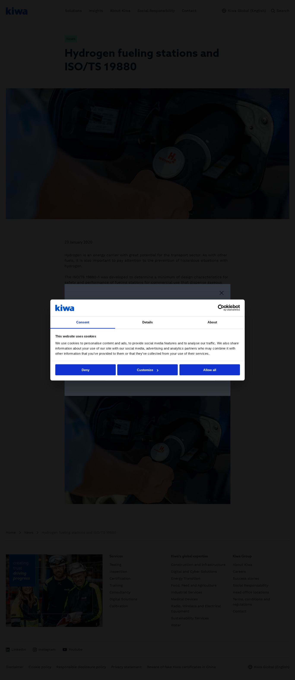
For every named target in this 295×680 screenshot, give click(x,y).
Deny (85, 370)
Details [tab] (147, 322)
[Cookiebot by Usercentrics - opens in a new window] (221, 308)
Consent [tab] (82, 322)
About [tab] (212, 322)
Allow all (209, 370)
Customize (145, 370)
